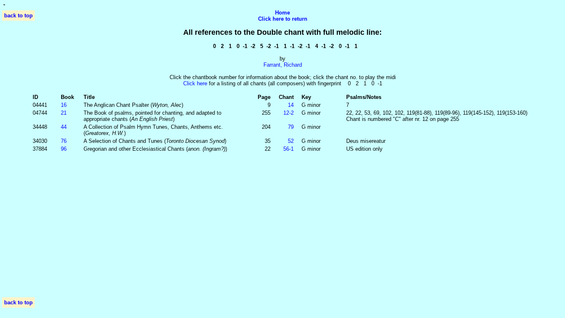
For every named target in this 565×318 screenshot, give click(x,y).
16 (64, 105)
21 (64, 113)
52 (291, 141)
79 (291, 127)
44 (64, 127)
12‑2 (288, 113)
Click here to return (282, 19)
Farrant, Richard (282, 65)
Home (282, 13)
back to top (18, 15)
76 (64, 141)
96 (64, 149)
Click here (195, 83)
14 (291, 105)
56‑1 (288, 149)
